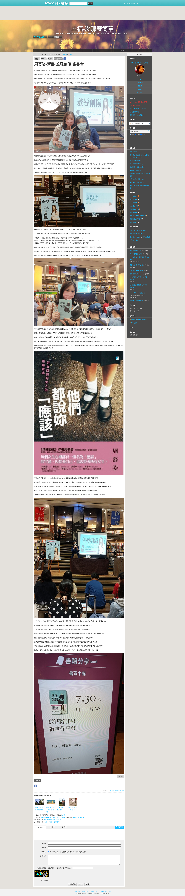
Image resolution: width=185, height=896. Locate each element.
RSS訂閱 (134, 319)
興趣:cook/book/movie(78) (138, 215)
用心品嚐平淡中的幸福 (116, 790)
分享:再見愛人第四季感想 (50, 810)
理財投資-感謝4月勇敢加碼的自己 (140, 187)
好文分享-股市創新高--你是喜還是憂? (140, 175)
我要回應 (119, 827)
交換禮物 (132, 237)
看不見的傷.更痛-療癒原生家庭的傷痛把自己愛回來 (139, 156)
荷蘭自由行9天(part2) (136, 270)
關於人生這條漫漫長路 (39, 808)
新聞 (125, 3)
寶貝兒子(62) (134, 199)
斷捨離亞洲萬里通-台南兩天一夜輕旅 (139, 278)
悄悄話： (45, 852)
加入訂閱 (134, 323)
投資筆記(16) (134, 222)
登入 (138, 3)
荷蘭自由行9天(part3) (136, 265)
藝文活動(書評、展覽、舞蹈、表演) (53, 817)
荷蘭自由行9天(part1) (136, 274)
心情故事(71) (134, 196)
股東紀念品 (146, 237)
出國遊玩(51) (134, 206)
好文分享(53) (134, 212)
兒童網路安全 (93, 891)
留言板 (140, 86)
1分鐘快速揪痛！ (135, 112)
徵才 (110, 891)
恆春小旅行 (133, 233)
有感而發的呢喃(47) (136, 219)
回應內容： (44, 856)
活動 (122, 50)
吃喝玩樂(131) (134, 209)
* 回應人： (44, 843)
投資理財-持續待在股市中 (138, 167)
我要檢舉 (120, 776)
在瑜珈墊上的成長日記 (137, 182)
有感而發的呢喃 (78, 817)
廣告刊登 (77, 891)
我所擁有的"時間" (60, 808)
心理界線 (141, 233)
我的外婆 (144, 230)
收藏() (64, 827)
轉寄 (63, 815)
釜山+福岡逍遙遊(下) (136, 160)
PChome (132, 3)
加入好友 (140, 92)
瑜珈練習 (137, 230)
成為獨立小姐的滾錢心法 (137, 115)
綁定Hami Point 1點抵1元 (138, 108)
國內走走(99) (134, 202)
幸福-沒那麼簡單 (92, 29)
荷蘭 (132, 240)
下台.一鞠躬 (133, 151)
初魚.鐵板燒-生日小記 (136, 179)
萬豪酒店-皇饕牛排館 (136, 301)
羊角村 (139, 237)
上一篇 (64, 54)
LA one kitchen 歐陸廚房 (137, 293)
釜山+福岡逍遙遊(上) (136, 164)
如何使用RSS (142, 319)
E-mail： (45, 847)
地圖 (139, 89)
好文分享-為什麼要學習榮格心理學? (139, 258)
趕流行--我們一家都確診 (72, 808)
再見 (131, 230)
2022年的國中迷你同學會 (52, 820)
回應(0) (40, 827)
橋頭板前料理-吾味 (136, 250)
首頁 (62, 50)
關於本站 (140, 83)
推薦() (52, 827)
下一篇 (70, 54)
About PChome (103, 891)
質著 (136, 240)
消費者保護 (85, 891)
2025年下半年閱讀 (135, 170)
